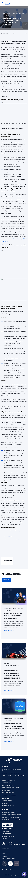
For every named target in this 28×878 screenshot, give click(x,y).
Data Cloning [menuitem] (6, 790)
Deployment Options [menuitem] (8, 836)
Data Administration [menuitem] (8, 805)
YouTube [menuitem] (4, 856)
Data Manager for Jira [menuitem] (8, 812)
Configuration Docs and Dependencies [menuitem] (13, 775)
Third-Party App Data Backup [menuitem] (10, 788)
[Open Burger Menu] (26, 3)
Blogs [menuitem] (3, 854)
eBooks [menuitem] (4, 851)
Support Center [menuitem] (6, 834)
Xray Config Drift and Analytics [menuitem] (11, 778)
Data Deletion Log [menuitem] (7, 783)
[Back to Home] (5, 3)
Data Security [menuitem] (6, 803)
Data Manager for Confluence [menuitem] (11, 819)
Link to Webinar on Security (11, 534)
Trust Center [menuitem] (6, 831)
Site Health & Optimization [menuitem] (9, 795)
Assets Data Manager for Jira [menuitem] (10, 817)
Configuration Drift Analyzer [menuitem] (10, 773)
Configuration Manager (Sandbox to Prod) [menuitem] (13, 769)
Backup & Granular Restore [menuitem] (10, 780)
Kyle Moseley (6, 13)
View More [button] (6, 580)
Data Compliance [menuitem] (7, 801)
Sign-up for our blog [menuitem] (8, 859)
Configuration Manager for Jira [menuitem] (11, 814)
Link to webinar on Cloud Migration (13, 531)
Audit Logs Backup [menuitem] (7, 785)
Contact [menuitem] (4, 838)
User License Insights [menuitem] (8, 792)
